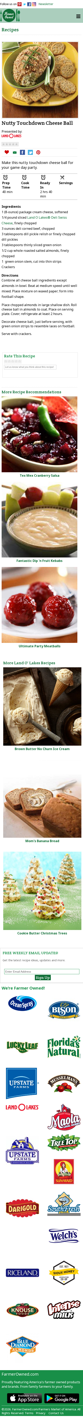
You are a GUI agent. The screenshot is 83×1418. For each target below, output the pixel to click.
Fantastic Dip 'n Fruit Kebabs (39, 560)
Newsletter (45, 4)
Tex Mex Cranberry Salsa (39, 475)
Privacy (40, 1413)
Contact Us (56, 1413)
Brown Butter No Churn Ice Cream (42, 749)
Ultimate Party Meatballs (39, 646)
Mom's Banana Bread (42, 841)
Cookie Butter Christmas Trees (42, 933)
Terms (29, 1413)
